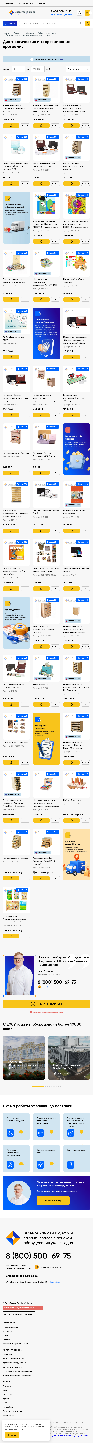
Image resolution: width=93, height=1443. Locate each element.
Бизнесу (6, 1339)
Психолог (7, 1386)
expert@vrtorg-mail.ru (61, 14)
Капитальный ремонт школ (15, 1343)
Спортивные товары (12, 1367)
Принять (12, 1435)
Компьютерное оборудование (17, 1375)
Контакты (43, 3)
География (7, 1394)
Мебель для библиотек (13, 1358)
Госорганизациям (11, 1327)
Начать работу (53, 1200)
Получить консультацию (49, 1004)
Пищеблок (8, 1354)
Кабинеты (8, 1381)
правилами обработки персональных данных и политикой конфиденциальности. (53, 1436)
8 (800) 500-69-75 (60, 11)
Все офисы (55, 1282)
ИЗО (5, 1403)
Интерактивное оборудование (17, 1371)
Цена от (7, 69)
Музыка (6, 1398)
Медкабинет (9, 1407)
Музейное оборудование (14, 1363)
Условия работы (26, 3)
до (28, 69)
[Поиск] (87, 23)
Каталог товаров (12, 1350)
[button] (80, 23)
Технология (8, 1415)
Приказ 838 (8, 1335)
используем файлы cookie (18, 1424)
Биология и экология (12, 1411)
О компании (8, 3)
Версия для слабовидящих (21, 1314)
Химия (5, 1390)
